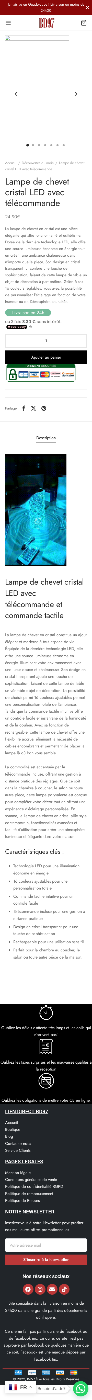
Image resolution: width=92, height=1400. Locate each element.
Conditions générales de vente (31, 1179)
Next (76, 94)
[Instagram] (40, 1289)
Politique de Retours (22, 1200)
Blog (9, 1136)
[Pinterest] (44, 408)
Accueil (10, 162)
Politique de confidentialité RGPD (34, 1186)
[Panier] (84, 23)
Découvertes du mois (38, 162)
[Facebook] (24, 408)
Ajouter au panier (46, 357)
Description (46, 438)
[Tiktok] (64, 1289)
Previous (16, 94)
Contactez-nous (18, 1143)
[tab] (46, 437)
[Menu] (8, 22)
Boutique (12, 1129)
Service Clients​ (17, 1150)
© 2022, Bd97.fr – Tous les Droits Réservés (46, 1379)
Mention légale (18, 1173)
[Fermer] (87, 7)
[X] (33, 408)
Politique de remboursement (29, 1194)
